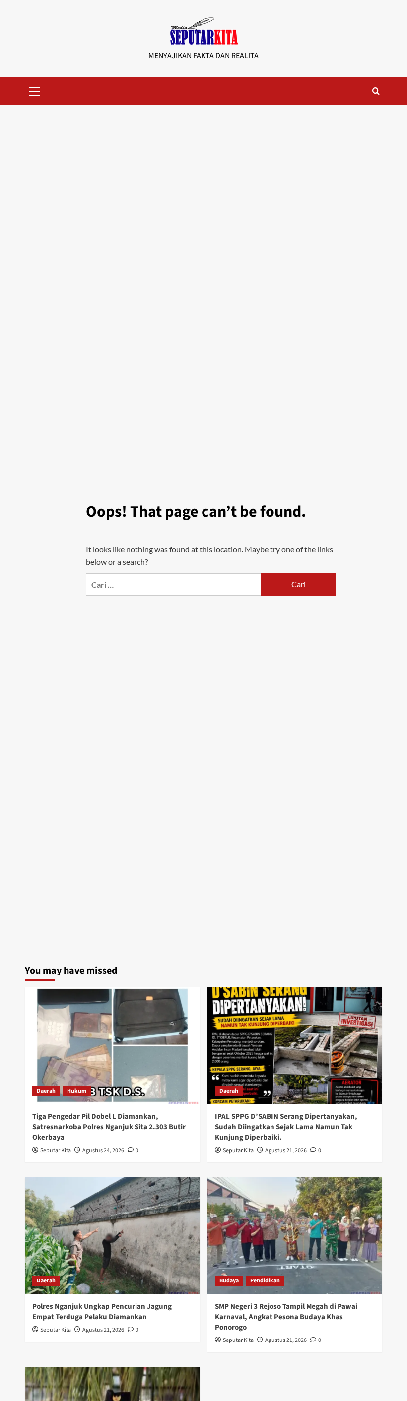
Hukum (76, 1091)
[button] (35, 89)
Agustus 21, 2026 (286, 1150)
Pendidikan (265, 1281)
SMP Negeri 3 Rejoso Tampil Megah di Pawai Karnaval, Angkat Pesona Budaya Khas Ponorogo (286, 1317)
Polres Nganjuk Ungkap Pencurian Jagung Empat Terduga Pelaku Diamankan (102, 1311)
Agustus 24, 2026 (103, 1150)
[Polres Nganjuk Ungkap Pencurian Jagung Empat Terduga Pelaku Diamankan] (112, 1235)
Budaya (229, 1281)
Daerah (46, 1091)
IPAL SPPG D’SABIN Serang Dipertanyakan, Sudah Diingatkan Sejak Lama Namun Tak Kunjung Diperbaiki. (286, 1127)
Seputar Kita (55, 1150)
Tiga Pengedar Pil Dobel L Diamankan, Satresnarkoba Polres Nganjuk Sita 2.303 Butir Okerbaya (109, 1127)
